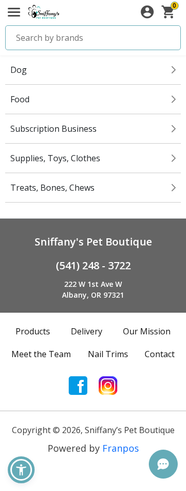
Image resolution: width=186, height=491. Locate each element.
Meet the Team (41, 354)
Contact (160, 354)
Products (33, 331)
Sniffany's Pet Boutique (93, 242)
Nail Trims (108, 354)
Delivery (86, 331)
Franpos (120, 448)
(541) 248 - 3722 (93, 265)
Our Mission (147, 331)
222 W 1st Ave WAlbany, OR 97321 (93, 289)
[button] (21, 470)
